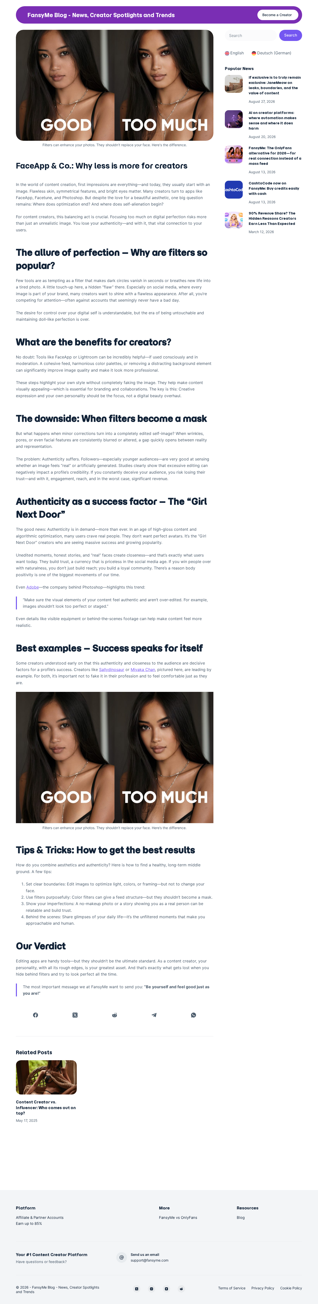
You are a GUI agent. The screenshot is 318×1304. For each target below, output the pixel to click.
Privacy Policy (262, 1288)
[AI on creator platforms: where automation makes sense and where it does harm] (234, 119)
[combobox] (251, 35)
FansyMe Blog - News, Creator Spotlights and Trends (101, 15)
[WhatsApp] (193, 1015)
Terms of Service (231, 1288)
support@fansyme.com (149, 1260)
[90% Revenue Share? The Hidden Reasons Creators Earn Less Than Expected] (234, 220)
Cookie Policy (291, 1288)
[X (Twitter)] (75, 1015)
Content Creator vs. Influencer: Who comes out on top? (46, 1108)
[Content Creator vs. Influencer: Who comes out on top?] (46, 1077)
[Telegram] (154, 1015)
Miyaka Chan (143, 669)
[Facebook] (35, 1015)
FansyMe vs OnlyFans (178, 1217)
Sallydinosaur (111, 669)
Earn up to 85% (29, 1223)
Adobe (32, 587)
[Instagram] (151, 1289)
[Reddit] (114, 1015)
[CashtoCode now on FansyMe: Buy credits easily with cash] (234, 190)
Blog (241, 1217)
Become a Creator (277, 15)
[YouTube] (166, 1289)
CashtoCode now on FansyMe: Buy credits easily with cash (274, 188)
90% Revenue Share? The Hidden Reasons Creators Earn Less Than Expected (272, 218)
